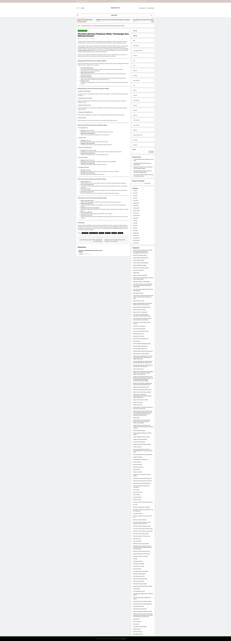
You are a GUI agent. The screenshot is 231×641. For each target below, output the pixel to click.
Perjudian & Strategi (137, 462)
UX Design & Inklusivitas (138, 634)
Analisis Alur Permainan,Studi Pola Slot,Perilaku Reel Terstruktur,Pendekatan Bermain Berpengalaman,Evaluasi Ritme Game (142, 251)
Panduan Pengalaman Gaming (139, 430)
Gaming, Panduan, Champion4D (139, 309)
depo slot (135, 70)
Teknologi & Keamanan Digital (139, 573)
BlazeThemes (123, 638)
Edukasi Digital (136, 272)
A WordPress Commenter (138, 183)
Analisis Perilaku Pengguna (138, 260)
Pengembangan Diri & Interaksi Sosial (140, 459)
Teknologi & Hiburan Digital (138, 563)
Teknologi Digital (136, 588)
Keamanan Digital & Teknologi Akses (140, 346)
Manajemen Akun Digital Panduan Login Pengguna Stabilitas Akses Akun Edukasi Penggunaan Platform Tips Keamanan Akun (143, 373)
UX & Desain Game (137, 629)
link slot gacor (136, 45)
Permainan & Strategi (137, 464)
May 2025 (135, 225)
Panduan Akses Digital (137, 402)
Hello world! (147, 183)
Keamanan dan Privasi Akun (138, 336)
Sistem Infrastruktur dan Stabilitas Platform (142, 483)
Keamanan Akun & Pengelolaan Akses (140, 331)
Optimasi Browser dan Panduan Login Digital (142, 392)
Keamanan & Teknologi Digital (139, 328)
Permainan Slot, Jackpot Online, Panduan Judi (142, 478)
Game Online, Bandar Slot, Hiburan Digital (141, 281)
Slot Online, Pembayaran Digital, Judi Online (142, 526)
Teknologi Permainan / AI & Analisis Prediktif (142, 601)
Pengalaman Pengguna (137, 457)
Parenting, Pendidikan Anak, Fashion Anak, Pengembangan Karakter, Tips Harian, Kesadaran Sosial (143, 451)
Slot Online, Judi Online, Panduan (139, 519)
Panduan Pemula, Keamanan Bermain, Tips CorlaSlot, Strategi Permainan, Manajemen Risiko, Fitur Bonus (143, 427)
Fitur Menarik (85, 233)
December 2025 (136, 208)
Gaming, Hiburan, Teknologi (138, 300)
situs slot (135, 95)
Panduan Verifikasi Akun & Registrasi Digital (142, 444)
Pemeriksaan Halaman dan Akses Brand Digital (142, 454)
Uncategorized (136, 624)
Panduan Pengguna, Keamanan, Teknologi (141, 436)
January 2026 (135, 205)
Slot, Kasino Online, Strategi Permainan (141, 533)
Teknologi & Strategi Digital (138, 581)
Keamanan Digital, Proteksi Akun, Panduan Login (143, 351)
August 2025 (135, 218)
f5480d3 (80, 38)
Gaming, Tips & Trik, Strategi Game (140, 312)
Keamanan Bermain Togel (138, 333)
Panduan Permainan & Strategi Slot (140, 439)
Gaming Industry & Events (138, 293)
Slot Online (135, 504)
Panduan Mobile (136, 417)
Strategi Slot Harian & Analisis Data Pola (141, 551)
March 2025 (135, 230)
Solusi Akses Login (137, 538)
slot (134, 60)
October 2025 (136, 213)
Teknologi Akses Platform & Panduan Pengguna (142, 586)
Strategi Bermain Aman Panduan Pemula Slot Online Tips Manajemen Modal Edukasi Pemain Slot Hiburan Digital (142, 547)
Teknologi (135, 558)
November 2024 (136, 240)
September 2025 (136, 215)
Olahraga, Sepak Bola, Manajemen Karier (141, 387)
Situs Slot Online (136, 494)
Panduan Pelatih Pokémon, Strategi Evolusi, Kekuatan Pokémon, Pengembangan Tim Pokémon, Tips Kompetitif (142, 421)
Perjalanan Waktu (93, 233)
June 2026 (135, 193)
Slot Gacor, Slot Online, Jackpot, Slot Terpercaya (143, 502)
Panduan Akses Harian (137, 404)
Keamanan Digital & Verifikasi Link (140, 348)
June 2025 (135, 223)
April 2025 (135, 228)
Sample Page (114, 15)
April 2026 (135, 198)
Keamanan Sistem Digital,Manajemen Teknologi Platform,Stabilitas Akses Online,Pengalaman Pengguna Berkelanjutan (142, 357)
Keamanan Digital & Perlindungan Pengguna (142, 343)
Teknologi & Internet (137, 568)
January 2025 (135, 235)
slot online (114, 233)
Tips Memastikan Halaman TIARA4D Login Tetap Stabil (135, 1)
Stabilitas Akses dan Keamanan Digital (141, 543)
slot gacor (135, 75)
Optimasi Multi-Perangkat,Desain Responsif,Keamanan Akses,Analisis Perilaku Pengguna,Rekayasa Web (142, 396)
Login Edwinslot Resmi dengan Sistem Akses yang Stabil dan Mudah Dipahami (99, 19)
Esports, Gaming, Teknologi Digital (140, 275)
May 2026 (135, 195)
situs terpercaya (136, 120)
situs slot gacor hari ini (137, 50)
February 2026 (136, 203)
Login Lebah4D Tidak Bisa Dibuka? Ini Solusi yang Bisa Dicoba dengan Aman (135, 19)
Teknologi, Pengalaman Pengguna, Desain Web (142, 611)
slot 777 (134, 90)
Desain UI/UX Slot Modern (138, 270)
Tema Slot (120, 233)
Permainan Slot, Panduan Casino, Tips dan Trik (142, 480)
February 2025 (136, 233)
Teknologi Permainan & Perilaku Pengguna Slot (142, 604)
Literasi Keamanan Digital (138, 369)
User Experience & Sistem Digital (139, 626)
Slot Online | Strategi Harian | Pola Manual (141, 507)
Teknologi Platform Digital (138, 606)
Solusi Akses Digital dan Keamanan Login (141, 536)
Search (134, 149)
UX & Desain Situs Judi (137, 631)
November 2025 (136, 210)
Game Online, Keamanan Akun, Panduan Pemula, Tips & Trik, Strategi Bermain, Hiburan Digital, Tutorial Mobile (142, 285)
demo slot (110, 47)
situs (134, 65)
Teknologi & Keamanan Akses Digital (140, 571)
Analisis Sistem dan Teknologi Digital (140, 262)
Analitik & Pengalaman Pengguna (139, 265)
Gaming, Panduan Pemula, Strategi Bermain (141, 307)
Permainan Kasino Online (138, 467)
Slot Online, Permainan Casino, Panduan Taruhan (143, 528)
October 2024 (136, 243)
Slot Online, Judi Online (137, 513)
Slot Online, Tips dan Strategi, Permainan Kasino (142, 531)
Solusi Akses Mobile (137, 541)
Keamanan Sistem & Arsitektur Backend (141, 353)
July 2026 (135, 190)
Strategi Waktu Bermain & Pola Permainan (141, 553)
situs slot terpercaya (137, 497)
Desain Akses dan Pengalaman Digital (140, 267)
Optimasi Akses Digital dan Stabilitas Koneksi (142, 389)
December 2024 (136, 238)
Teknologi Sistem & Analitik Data (139, 608)
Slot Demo (101, 233)
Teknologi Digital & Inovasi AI (139, 591)
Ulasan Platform (136, 619)
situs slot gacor (136, 80)
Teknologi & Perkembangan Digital (140, 578)
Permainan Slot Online (82, 30)
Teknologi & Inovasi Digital (138, 566)
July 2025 (135, 220)
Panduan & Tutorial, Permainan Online (140, 399)
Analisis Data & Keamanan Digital (140, 255)
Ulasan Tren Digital (137, 621)
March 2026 (135, 200)
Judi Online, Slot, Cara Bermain (139, 326)
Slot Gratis (108, 233)
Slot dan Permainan (137, 499)
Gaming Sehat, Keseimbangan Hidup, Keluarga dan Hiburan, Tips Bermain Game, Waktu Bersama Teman (143, 297)
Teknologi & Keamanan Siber (139, 576)
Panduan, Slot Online (137, 446)
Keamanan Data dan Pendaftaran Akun (141, 338)
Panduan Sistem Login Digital (139, 441)
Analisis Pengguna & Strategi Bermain (140, 257)
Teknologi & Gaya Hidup (138, 561)
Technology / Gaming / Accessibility (140, 556)
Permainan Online (136, 469)
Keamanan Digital (136, 341)
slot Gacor (135, 55)
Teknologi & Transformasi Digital (139, 583)
